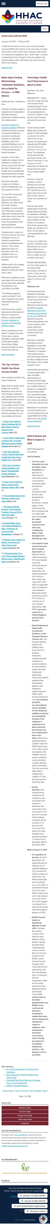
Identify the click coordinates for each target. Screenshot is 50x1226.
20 (36, 1091)
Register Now (7, 68)
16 (26, 1091)
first (5, 1091)
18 (31, 1091)
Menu (3, 3)
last (44, 1091)
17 (29, 1091)
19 (34, 1091)
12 (17, 1091)
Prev (11, 1091)
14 (21, 1091)
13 (19, 1091)
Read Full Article (8, 355)
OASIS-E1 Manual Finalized (17, 1086)
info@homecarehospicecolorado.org (15, 1146)
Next (39, 1091)
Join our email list (20, 1135)
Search (44, 29)
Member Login (42, 4)
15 (24, 1091)
